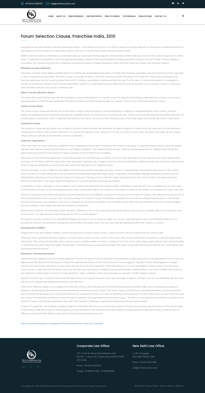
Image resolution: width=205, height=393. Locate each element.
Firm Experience (76, 16)
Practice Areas (112, 16)
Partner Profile (94, 16)
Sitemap (179, 386)
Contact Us (160, 16)
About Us (60, 16)
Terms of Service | (167, 386)
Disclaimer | (140, 386)
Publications (145, 16)
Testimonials (129, 16)
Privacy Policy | (152, 386)
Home (51, 16)
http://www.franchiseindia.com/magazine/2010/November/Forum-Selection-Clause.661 (62, 324)
